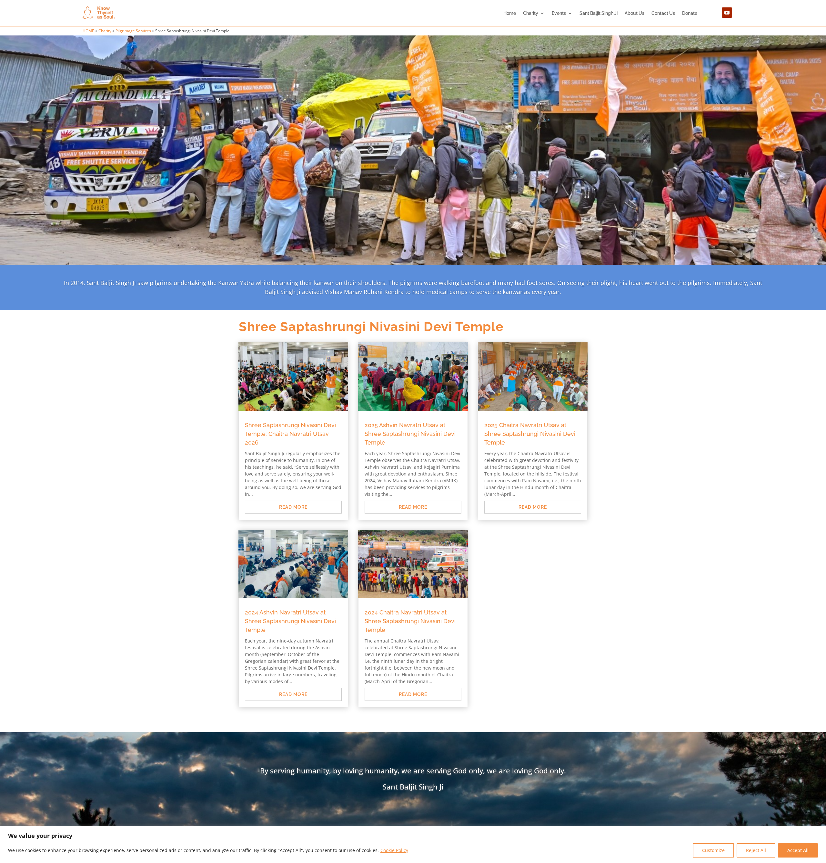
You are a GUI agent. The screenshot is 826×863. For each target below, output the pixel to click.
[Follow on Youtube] (727, 12)
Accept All (798, 850)
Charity (530, 13)
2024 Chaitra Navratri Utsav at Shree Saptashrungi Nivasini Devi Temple (410, 553)
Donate (689, 13)
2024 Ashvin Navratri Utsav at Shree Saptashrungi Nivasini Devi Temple (290, 553)
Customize (713, 850)
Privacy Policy (360, 771)
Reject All (756, 850)
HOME (88, 31)
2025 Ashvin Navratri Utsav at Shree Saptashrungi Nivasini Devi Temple (410, 366)
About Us (634, 13)
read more (293, 439)
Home (509, 13)
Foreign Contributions (457, 771)
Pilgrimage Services (133, 31)
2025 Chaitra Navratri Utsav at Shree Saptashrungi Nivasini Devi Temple (529, 366)
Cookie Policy (394, 850)
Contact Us (663, 13)
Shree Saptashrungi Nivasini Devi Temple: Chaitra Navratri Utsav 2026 (290, 366)
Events (559, 13)
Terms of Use (403, 771)
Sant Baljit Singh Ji (598, 13)
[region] (413, 844)
